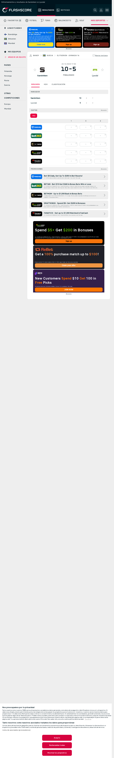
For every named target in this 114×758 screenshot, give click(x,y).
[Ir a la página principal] (19, 10)
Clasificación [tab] (58, 84)
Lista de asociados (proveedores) (16, 730)
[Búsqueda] (95, 10)
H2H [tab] (46, 84)
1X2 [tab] (33, 116)
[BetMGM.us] (36, 144)
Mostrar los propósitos (57, 753)
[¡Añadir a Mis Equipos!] (35, 69)
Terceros (88, 719)
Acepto (57, 738)
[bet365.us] (36, 135)
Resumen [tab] (35, 84)
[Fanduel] (36, 127)
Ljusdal (95, 75)
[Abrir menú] (107, 10)
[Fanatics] (36, 161)
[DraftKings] (36, 152)
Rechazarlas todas (57, 745)
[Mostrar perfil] (42, 70)
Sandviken (42, 75)
